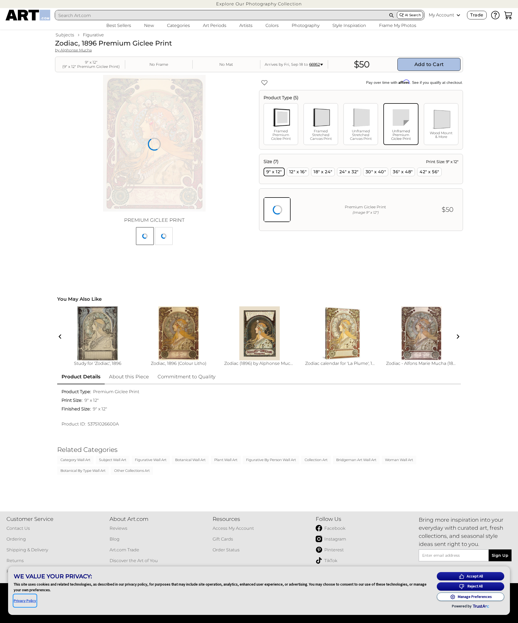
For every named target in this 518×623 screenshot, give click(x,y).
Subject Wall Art (112, 460)
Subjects (65, 34)
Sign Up (500, 555)
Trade (476, 15)
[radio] (274, 172)
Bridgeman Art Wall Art (356, 460)
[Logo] (27, 15)
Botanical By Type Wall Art (82, 470)
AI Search (413, 15)
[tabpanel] (361, 192)
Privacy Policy (25, 600)
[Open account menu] (458, 15)
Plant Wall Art (225, 460)
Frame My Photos (397, 25)
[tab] (281, 124)
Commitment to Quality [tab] (187, 377)
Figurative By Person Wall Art (271, 460)
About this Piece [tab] (129, 377)
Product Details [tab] (81, 377)
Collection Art (316, 460)
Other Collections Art (132, 470)
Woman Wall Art (399, 460)
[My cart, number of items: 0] (508, 15)
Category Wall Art (75, 460)
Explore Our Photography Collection (259, 3)
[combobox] (220, 15)
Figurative (93, 34)
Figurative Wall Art (150, 460)
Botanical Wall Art (190, 460)
